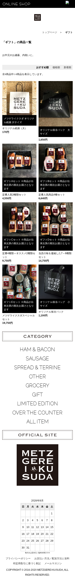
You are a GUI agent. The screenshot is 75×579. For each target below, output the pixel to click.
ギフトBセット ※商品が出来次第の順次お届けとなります (55, 185)
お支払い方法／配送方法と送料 (51, 558)
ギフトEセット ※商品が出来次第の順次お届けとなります (19, 306)
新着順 (67, 67)
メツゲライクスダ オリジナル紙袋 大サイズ (19, 120)
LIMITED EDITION (37, 403)
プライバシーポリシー (18, 558)
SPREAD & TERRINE (37, 367)
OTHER (37, 376)
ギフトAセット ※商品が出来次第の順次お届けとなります (19, 185)
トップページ (49, 32)
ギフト (69, 32)
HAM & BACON (37, 349)
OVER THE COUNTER (37, 412)
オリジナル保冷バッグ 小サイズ (55, 304)
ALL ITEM (37, 421)
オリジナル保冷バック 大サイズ (55, 132)
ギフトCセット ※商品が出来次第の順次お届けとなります (19, 243)
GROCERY (37, 385)
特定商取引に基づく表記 (27, 563)
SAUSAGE (37, 358)
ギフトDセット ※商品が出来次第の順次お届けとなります (55, 243)
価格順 (56, 67)
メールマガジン (53, 563)
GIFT (37, 394)
